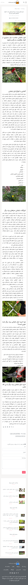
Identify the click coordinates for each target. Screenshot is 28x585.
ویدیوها (18, 566)
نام (25, 446)
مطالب (13, 566)
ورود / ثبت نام (2, 2)
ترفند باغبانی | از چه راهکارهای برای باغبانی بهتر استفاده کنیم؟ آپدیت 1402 (10, 528)
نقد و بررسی (18, 570)
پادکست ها (7, 566)
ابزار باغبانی (12, 91)
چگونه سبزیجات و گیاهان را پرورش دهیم (10, 496)
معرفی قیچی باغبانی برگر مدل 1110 (11, 553)
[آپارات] (12, 573)
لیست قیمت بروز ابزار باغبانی (20, 436)
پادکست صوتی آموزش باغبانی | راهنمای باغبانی (10, 490)
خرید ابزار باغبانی (17, 322)
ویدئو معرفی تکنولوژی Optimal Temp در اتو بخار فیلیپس (10, 547)
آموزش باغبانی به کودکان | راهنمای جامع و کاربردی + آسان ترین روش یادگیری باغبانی (10, 515)
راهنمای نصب (5, 570)
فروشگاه (12, 570)
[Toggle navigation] (26, 2)
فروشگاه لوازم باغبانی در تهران (15, 433)
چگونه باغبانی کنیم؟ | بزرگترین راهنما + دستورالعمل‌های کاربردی (10, 521)
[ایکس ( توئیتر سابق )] (10, 573)
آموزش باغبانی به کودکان (13, 502)
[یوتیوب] (14, 573)
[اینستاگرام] (16, 573)
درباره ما (24, 570)
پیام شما (24, 458)
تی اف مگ (24, 566)
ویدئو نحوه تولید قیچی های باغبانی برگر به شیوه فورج (10, 541)
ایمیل (24, 452)
